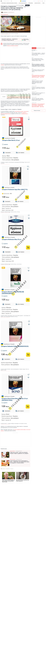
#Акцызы (11, 468)
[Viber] (35, 1)
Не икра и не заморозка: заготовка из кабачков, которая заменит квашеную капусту (38, 88)
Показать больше (37, 110)
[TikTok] (42, 1)
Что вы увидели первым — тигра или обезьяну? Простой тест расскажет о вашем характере (38, 54)
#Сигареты (8, 468)
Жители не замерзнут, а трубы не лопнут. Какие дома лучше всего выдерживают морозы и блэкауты (38, 65)
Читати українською (4, 14)
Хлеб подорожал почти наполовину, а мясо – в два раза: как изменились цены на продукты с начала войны (19, 461)
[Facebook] (34, 1)
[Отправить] (11, 1)
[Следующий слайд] (45, 3)
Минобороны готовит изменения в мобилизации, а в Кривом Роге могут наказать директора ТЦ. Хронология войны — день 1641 (38, 105)
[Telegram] (37, 1)
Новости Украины (12, 459)
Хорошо (27, 5)
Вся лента (33, 50)
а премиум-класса (24, 113)
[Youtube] (38, 1)
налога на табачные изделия (12, 45)
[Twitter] (39, 1)
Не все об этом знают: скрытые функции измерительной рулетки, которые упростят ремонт (38, 99)
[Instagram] (41, 1)
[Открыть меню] (1, 1)
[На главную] (23, 1)
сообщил (2, 64)
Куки (22, 5)
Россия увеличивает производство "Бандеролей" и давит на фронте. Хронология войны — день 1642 (38, 76)
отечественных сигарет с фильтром (21, 111)
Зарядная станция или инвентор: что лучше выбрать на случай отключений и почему (38, 93)
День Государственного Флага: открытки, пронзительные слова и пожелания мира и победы (38, 59)
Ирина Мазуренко (5, 12)
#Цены (4, 468)
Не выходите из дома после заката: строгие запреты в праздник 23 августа (38, 70)
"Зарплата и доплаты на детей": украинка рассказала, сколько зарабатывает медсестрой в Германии (37, 82)
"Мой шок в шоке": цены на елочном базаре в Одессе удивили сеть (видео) (19, 453)
